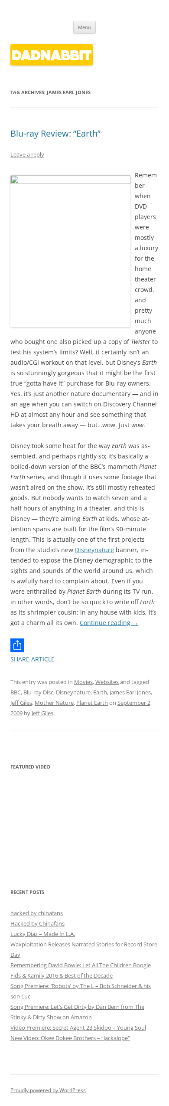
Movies (83, 682)
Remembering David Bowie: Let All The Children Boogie (80, 965)
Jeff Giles (21, 703)
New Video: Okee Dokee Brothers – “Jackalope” (70, 1038)
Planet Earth (92, 703)
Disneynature (94, 550)
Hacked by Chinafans (37, 923)
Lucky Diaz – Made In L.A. (42, 934)
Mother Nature (54, 703)
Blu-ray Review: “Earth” (55, 133)
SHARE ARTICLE (32, 659)
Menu (84, 27)
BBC (15, 692)
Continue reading (109, 622)
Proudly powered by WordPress (48, 1090)
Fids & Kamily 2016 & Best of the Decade (61, 975)
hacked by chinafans (36, 913)
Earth (100, 692)
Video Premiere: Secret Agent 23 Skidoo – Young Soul (78, 1027)
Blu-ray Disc (38, 692)
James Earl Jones (130, 692)
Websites (107, 682)
